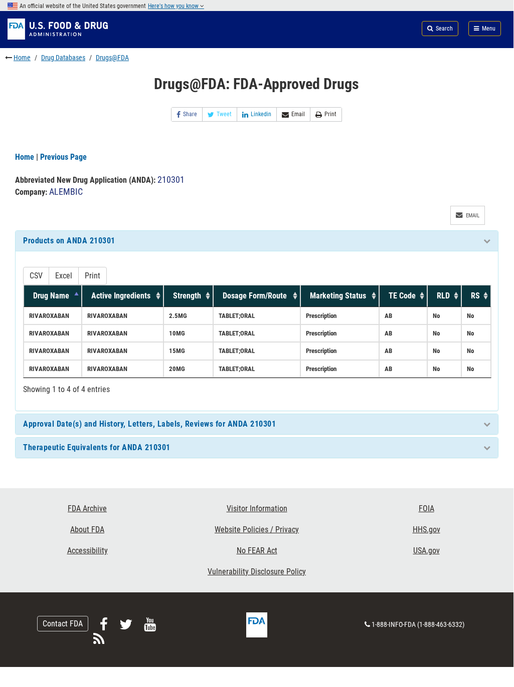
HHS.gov (426, 529)
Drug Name (51, 295)
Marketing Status (338, 295)
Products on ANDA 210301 (69, 240)
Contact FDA (63, 623)
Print (330, 114)
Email (298, 114)
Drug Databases (63, 58)
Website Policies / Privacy (257, 529)
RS (475, 295)
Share (190, 114)
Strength (187, 295)
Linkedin (261, 114)
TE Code (402, 295)
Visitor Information (257, 508)
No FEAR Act (257, 550)
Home (22, 58)
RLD (443, 295)
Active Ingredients (120, 295)
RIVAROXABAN (49, 315)
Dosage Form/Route (255, 295)
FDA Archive (87, 508)
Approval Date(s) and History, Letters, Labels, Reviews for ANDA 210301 (149, 424)
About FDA (87, 529)
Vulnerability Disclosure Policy (257, 571)
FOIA (426, 508)
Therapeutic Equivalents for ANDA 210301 (96, 447)
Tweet (224, 114)
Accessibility (87, 550)
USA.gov (426, 550)
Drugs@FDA (112, 58)
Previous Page (63, 157)
